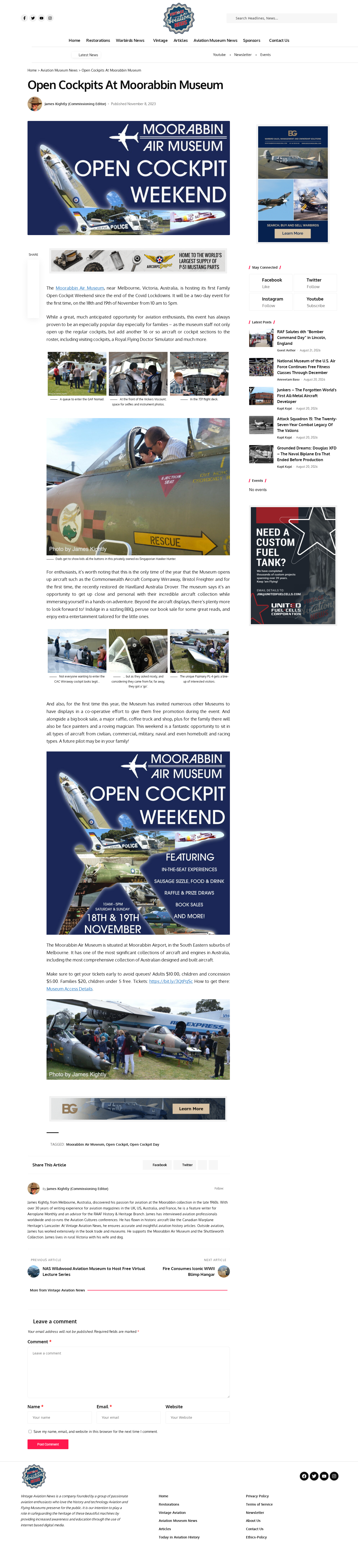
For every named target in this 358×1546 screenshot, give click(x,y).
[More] (33, 312)
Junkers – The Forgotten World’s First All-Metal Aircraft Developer (307, 395)
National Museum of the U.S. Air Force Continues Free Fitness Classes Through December (306, 366)
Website (174, 1406)
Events (265, 54)
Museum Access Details (70, 988)
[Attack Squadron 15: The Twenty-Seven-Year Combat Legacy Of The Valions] (261, 425)
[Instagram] (50, 18)
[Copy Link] (33, 289)
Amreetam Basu (288, 379)
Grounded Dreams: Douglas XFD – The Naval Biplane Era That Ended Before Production (307, 454)
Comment (40, 1341)
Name (36, 1406)
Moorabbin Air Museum (80, 288)
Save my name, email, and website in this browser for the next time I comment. (96, 1431)
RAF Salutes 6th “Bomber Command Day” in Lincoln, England (301, 337)
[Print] (33, 300)
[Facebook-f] (24, 18)
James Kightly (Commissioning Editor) (75, 104)
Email (104, 1406)
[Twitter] (33, 18)
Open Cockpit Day (144, 1144)
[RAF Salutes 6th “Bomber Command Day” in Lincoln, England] (261, 338)
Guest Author (286, 350)
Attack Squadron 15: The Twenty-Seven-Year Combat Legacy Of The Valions (307, 424)
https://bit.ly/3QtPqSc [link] (171, 981)
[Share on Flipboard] (202, 1165)
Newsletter (243, 54)
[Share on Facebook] (33, 265)
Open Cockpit (117, 1144)
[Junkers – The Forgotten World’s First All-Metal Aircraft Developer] (261, 396)
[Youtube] (41, 18)
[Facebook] (228, 1188)
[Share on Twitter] (33, 277)
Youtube (219, 54)
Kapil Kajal (284, 408)
